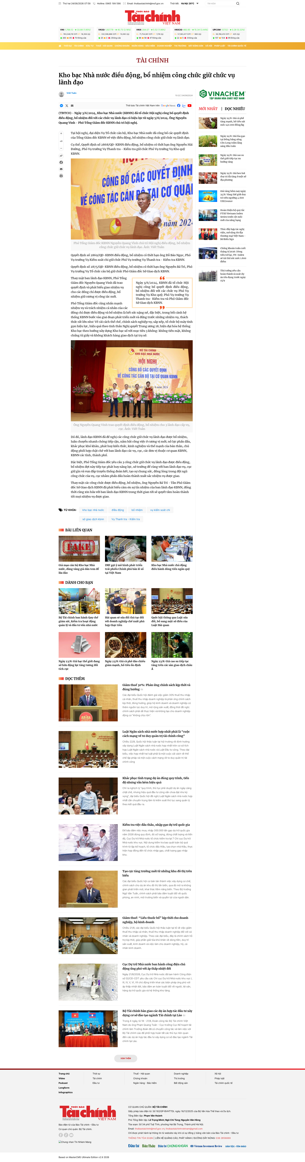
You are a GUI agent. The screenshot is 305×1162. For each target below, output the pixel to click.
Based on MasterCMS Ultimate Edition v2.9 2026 (84, 1157)
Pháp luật (219, 46)
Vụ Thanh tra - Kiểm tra (126, 519)
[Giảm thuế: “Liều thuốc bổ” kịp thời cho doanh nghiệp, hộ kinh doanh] (88, 935)
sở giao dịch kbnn (93, 519)
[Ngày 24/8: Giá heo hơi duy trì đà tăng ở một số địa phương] (208, 178)
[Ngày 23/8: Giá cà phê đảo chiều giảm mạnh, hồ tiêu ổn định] (125, 645)
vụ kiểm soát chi (160, 510)
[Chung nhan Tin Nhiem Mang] (75, 1141)
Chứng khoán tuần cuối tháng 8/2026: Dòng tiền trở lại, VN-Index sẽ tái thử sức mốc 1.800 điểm (233, 255)
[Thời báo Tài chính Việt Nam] (152, 17)
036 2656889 (223, 1138)
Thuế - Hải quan (104, 46)
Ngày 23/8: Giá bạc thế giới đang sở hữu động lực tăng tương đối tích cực (79, 665)
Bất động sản (196, 46)
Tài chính (79, 46)
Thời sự (68, 46)
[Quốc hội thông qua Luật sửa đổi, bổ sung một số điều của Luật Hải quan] (172, 601)
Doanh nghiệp (164, 46)
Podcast (63, 1083)
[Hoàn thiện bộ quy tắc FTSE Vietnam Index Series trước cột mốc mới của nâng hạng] (208, 215)
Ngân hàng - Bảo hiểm (143, 46)
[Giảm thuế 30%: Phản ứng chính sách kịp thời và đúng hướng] (88, 702)
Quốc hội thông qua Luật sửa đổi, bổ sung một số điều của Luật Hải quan (169, 621)
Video (62, 1078)
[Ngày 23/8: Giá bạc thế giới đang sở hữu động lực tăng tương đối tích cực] (79, 645)
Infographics (66, 1092)
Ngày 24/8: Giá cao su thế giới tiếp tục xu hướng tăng (232, 158)
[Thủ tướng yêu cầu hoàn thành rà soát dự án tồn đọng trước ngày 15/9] (208, 275)
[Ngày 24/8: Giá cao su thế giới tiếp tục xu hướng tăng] (208, 160)
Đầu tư (90, 46)
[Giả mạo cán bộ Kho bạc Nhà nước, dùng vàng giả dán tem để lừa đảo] (79, 548)
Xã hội (208, 46)
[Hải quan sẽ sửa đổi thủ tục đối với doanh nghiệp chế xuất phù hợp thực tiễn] (125, 601)
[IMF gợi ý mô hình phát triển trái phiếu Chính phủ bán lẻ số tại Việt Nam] (125, 548)
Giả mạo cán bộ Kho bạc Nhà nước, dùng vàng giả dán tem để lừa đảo (79, 569)
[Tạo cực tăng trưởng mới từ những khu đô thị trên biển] (88, 889)
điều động (118, 510)
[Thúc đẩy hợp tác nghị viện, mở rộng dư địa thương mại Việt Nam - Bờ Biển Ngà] (208, 234)
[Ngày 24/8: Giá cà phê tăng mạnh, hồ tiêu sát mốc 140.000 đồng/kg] (208, 123)
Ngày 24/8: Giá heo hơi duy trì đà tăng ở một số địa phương (233, 176)
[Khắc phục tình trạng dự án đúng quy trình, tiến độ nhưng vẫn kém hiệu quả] (88, 796)
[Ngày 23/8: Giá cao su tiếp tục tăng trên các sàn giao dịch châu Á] (172, 645)
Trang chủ (64, 1073)
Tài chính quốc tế (236, 46)
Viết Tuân (71, 93)
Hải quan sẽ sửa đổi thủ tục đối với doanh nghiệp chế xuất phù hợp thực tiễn (124, 621)
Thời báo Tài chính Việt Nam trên (143, 105)
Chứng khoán (122, 46)
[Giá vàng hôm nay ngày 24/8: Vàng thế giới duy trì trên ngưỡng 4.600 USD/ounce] (208, 196)
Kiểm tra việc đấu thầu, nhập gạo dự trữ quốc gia (156, 825)
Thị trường (180, 46)
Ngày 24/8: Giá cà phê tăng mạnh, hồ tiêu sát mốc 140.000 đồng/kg (232, 121)
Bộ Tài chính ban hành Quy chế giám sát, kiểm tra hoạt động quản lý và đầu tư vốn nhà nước (78, 621)
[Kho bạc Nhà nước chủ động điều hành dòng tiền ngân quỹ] (172, 548)
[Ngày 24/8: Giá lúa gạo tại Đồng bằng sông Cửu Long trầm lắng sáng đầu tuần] (208, 141)
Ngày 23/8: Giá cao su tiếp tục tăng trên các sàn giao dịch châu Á (171, 665)
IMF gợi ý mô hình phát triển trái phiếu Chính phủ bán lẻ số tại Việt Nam (124, 569)
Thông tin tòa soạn (140, 1138)
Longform (64, 1087)
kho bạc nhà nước (93, 510)
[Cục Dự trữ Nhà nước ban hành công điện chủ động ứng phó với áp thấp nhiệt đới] (88, 982)
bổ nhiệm (137, 510)
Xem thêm (126, 1058)
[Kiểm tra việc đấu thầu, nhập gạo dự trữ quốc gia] (88, 842)
